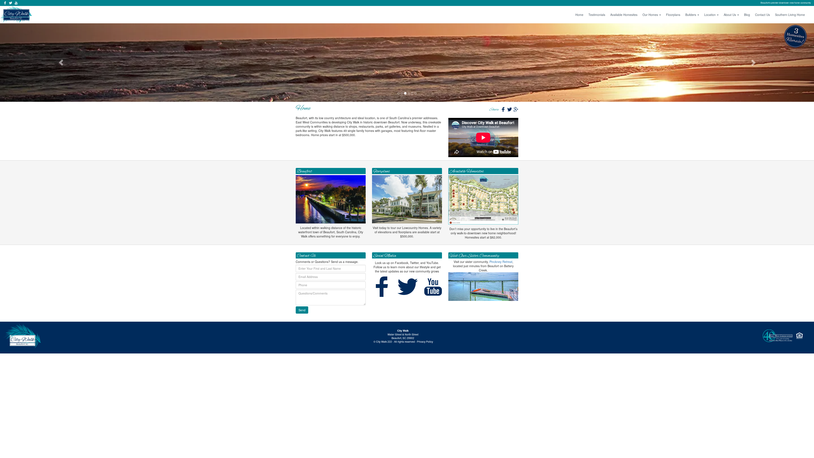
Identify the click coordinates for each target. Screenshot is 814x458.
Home (579, 15)
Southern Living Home (790, 15)
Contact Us (762, 15)
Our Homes (651, 15)
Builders (691, 15)
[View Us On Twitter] (11, 3)
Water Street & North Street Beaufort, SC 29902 (402, 336)
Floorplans (673, 15)
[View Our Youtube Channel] (16, 3)
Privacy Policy (425, 341)
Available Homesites (623, 15)
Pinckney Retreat (500, 262)
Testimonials (596, 15)
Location (710, 15)
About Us (730, 15)
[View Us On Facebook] (5, 3)
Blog (747, 15)
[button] (61, 62)
